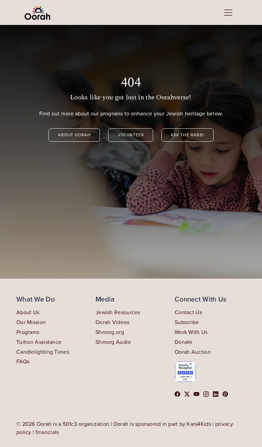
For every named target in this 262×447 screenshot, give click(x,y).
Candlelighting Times (42, 351)
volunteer (131, 135)
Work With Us (191, 332)
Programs (27, 332)
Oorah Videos (113, 322)
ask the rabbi (187, 135)
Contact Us (188, 312)
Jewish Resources (118, 312)
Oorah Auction (193, 351)
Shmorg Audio (113, 342)
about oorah (74, 135)
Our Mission (31, 322)
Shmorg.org (110, 332)
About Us (27, 312)
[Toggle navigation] (228, 12)
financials (47, 432)
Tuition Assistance (38, 342)
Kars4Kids (199, 424)
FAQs (22, 361)
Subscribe (187, 322)
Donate (184, 342)
